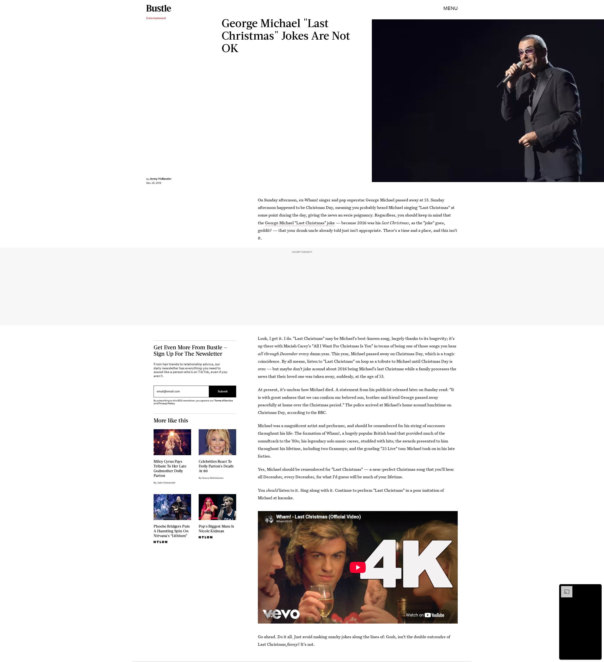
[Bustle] (158, 8)
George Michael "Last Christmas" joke (300, 222)
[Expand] (564, 588)
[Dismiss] (596, 588)
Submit (223, 392)
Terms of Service (223, 400)
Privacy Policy (166, 403)
